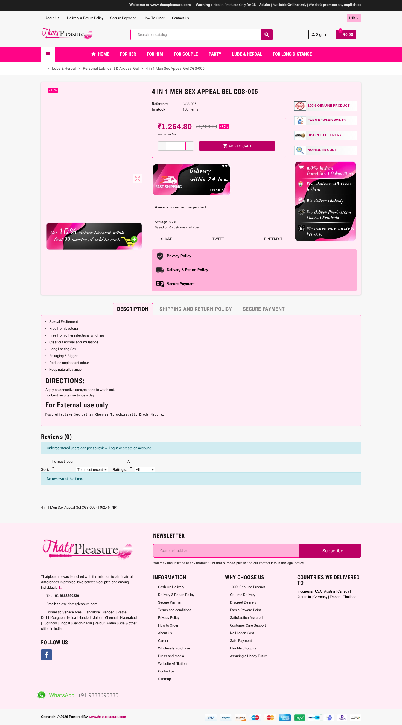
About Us (52, 18)
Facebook (46, 654)
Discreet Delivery (243, 602)
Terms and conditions (174, 610)
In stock (158, 109)
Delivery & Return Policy (84, 18)
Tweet (218, 239)
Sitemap (164, 679)
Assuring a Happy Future (249, 656)
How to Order (168, 625)
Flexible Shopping (243, 648)
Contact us (166, 671)
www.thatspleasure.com (107, 716)
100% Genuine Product (247, 587)
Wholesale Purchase (174, 648)
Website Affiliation (172, 664)
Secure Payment (123, 18)
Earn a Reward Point (245, 610)
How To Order (153, 18)
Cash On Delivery (171, 587)
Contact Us (180, 18)
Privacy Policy (168, 618)
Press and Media (171, 656)
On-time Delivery (242, 595)
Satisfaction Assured (246, 618)
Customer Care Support (248, 625)
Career (163, 641)
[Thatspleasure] (68, 34)
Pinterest (272, 239)
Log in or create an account (130, 448)
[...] (61, 587)
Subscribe (332, 550)
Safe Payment (241, 641)
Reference (160, 104)
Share (166, 239)
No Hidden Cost (242, 633)
